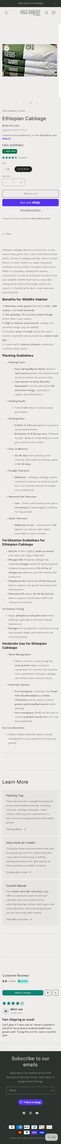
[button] (6, 12)
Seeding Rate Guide (17, 872)
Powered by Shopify (42, 1138)
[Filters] (48, 992)
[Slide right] (37, 102)
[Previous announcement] (5, 3)
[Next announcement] (55, 3)
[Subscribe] (51, 1090)
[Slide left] (23, 102)
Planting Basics (14, 829)
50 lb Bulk (23, 169)
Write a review (23, 992)
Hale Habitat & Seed (25, 1138)
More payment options (30, 210)
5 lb (9, 170)
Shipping (5, 130)
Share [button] (8, 234)
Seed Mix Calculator (17, 919)
